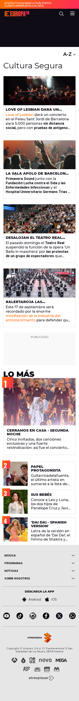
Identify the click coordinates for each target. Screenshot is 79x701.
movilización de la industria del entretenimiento (33, 318)
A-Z (68, 54)
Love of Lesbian (20, 115)
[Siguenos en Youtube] (6, 618)
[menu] (72, 13)
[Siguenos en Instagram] (33, 618)
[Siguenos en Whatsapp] (72, 618)
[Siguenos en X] (59, 618)
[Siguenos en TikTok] (19, 618)
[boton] (57, 555)
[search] (61, 14)
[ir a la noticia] (39, 90)
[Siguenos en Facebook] (46, 618)
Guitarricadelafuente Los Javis (24, 5)
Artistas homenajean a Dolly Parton (27, 3)
